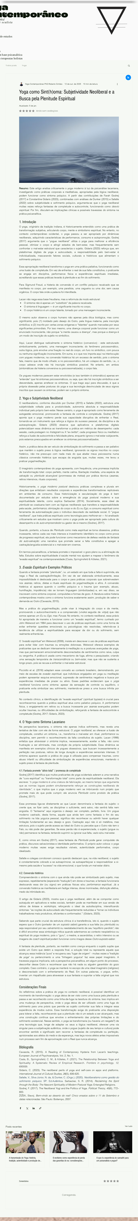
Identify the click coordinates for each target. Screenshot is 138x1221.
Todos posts (11, 65)
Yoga (24, 65)
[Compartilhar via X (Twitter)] (27, 1108)
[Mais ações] (117, 84)
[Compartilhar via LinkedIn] (33, 1108)
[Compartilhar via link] (40, 1108)
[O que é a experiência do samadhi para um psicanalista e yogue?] (112, 1142)
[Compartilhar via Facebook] (20, 1108)
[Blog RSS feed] (128, 77)
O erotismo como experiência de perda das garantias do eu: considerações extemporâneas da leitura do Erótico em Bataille (69, 1159)
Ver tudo (128, 1126)
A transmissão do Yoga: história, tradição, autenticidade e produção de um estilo (24, 1159)
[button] (129, 65)
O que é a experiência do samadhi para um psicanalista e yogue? (112, 1159)
